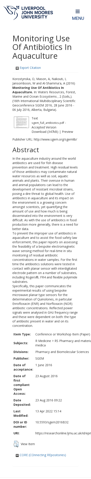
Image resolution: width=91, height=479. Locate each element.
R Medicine (43, 341)
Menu (78, 18)
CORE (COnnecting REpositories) (42, 455)
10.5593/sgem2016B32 (51, 422)
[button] (16, 444)
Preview (67, 132)
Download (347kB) (45, 132)
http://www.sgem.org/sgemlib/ (55, 139)
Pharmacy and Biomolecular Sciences (62, 352)
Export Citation (30, 68)
